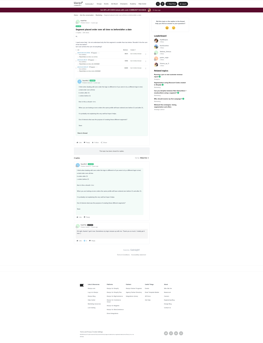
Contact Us (167, 307)
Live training (91, 307)
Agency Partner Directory (134, 292)
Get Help (148, 300)
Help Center (142, 4)
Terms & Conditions (123, 255)
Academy (133, 4)
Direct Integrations (112, 313)
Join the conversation (87, 15)
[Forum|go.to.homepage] (78, 4)
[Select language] (162, 4)
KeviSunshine (164, 45)
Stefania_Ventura (165, 51)
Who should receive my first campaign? (168, 99)
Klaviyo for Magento (113, 305)
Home (76, 15)
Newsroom (167, 292)
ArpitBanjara (164, 39)
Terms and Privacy (86, 332)
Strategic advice (159, 109)
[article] (112, 191)
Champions (123, 4)
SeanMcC (85, 80)
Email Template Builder (152, 292)
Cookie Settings (98, 332)
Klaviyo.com (91, 288)
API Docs (148, 296)
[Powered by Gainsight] (131, 250)
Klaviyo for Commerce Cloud (114, 301)
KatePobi (84, 20)
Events (106, 4)
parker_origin (164, 57)
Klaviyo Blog (91, 296)
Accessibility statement (138, 255)
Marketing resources (94, 304)
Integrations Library (132, 296)
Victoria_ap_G (164, 63)
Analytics (157, 79)
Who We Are (168, 288)
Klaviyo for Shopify (113, 288)
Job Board (114, 4)
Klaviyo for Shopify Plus (114, 292)
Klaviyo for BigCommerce (115, 296)
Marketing (99, 15)
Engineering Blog (169, 300)
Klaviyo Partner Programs (134, 288)
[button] (171, 4)
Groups (99, 4)
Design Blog (168, 304)
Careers (166, 296)
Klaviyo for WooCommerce (115, 309)
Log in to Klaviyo (93, 292)
